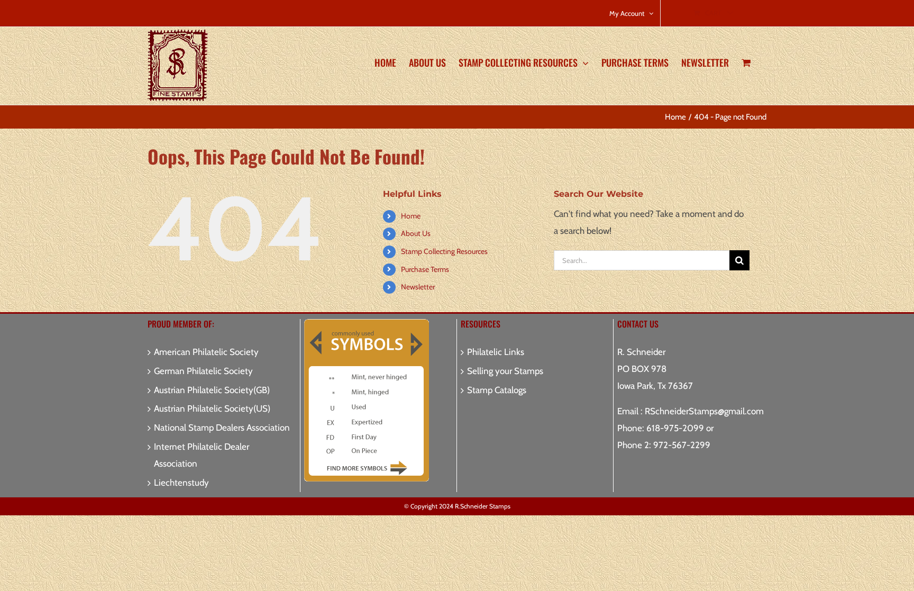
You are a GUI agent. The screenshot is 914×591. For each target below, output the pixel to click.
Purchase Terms (425, 269)
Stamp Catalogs (496, 390)
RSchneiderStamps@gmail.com (704, 411)
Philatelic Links (495, 352)
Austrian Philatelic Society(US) (212, 408)
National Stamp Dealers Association (222, 427)
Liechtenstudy (181, 482)
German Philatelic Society (203, 371)
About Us (416, 233)
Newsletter (418, 287)
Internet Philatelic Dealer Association (201, 455)
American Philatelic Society (206, 352)
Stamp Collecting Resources (444, 251)
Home (411, 216)
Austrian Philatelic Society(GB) (212, 390)
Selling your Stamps (505, 371)
